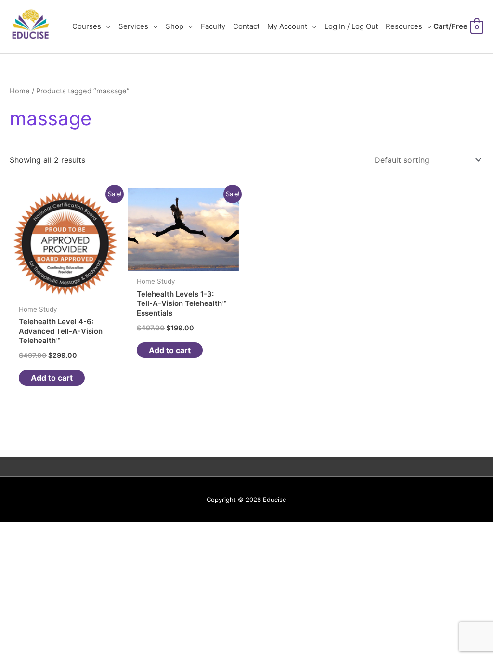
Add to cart (52, 377)
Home (20, 91)
